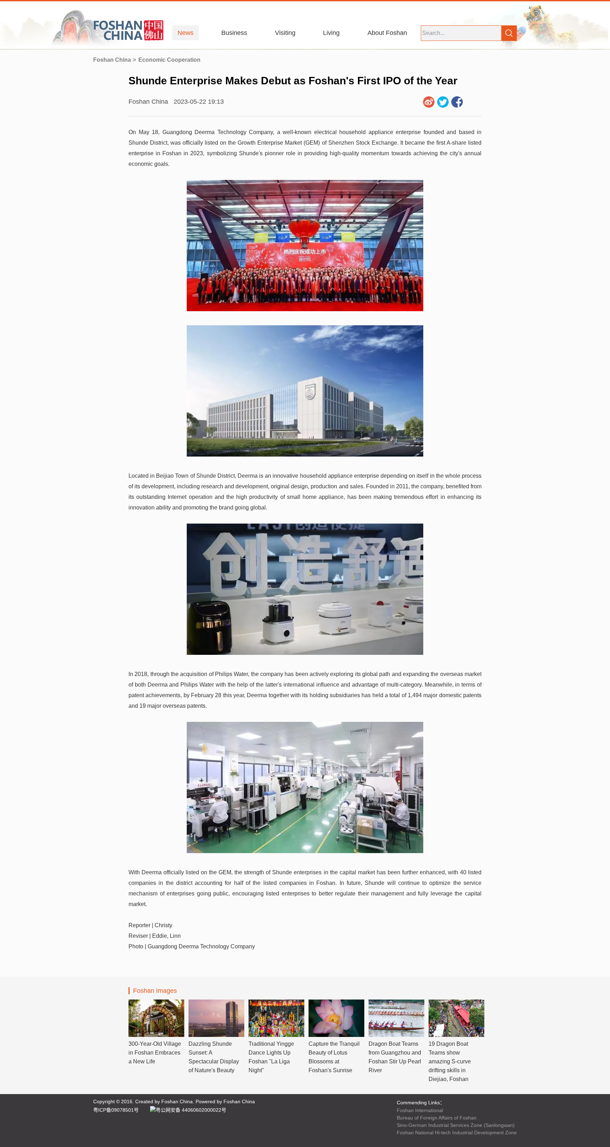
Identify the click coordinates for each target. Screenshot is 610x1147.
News (185, 32)
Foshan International (420, 1110)
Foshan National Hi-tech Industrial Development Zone (457, 1132)
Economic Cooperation (169, 60)
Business (234, 32)
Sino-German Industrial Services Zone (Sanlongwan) (456, 1125)
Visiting (285, 32)
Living (331, 32)
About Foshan (387, 32)
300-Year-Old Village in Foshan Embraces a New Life (154, 1052)
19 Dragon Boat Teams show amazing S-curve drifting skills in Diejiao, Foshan (450, 1061)
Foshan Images (155, 990)
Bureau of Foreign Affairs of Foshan (437, 1118)
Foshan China (112, 60)
